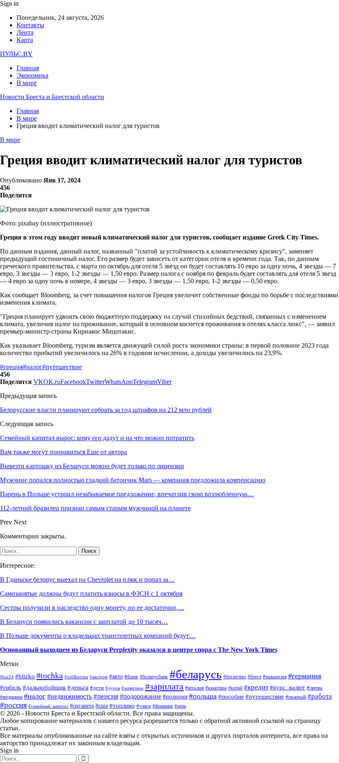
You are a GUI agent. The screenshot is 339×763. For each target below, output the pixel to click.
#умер (143, 706)
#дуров (112, 687)
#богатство (234, 677)
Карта (25, 39)
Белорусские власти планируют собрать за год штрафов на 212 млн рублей (106, 409)
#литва (314, 688)
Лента (25, 32)
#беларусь (196, 674)
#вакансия (274, 677)
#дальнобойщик (44, 687)
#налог (32, 366)
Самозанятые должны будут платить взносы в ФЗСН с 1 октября (91, 593)
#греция (11, 366)
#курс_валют (287, 687)
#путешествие (62, 366)
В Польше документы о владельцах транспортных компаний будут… (98, 635)
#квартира (216, 688)
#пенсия (105, 696)
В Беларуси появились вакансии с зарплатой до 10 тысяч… (84, 621)
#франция (163, 706)
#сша (101, 706)
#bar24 (7, 676)
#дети (97, 688)
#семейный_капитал (48, 706)
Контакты (30, 24)
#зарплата (164, 686)
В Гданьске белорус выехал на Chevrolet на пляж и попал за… (87, 579)
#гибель (10, 687)
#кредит (256, 687)
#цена (180, 706)
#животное (132, 687)
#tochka (49, 675)
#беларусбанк (154, 677)
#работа (320, 696)
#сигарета (82, 706)
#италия (194, 688)
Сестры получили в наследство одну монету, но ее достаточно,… (92, 607)
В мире (27, 82)
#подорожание (140, 696)
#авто (116, 676)
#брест (254, 677)
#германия (304, 676)
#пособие (231, 696)
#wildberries (76, 676)
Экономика (32, 75)
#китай (235, 688)
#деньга (77, 687)
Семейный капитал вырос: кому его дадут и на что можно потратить (97, 437)
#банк (131, 676)
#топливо (122, 705)
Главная (28, 67)
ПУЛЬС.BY (16, 53)
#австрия (98, 676)
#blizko (25, 676)
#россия (13, 705)
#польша (203, 696)
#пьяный (296, 697)
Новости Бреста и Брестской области (52, 96)
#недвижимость (69, 696)
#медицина (11, 697)
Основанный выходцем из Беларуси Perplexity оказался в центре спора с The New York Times (138, 649)
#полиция (175, 696)
